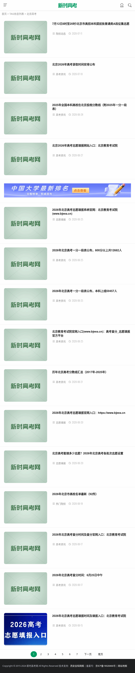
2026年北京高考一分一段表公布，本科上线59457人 (84, 291)
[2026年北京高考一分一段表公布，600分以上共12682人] (25, 264)
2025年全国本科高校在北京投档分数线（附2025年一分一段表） (89, 107)
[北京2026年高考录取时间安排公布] (25, 79)
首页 (4, 13)
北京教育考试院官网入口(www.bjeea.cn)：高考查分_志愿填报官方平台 (91, 333)
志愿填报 (61, 219)
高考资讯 (61, 74)
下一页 (88, 654)
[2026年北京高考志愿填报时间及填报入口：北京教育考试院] (25, 630)
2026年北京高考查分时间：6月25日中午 (77, 575)
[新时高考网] (67, 8)
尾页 (100, 654)
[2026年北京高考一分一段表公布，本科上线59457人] (25, 305)
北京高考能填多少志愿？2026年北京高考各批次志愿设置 (87, 453)
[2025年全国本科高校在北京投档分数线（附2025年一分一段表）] (25, 119)
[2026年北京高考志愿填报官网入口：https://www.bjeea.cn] (25, 427)
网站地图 (122, 665)
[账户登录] (122, 5)
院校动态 (61, 33)
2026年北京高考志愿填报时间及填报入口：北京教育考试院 (89, 616)
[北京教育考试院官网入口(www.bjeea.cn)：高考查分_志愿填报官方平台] (25, 346)
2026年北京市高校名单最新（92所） (75, 494)
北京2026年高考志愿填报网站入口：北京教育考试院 (85, 145)
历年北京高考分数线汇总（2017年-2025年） (80, 372)
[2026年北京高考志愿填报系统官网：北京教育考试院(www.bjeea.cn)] (25, 224)
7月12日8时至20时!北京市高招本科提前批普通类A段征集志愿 (90, 24)
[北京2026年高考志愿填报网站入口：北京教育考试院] (25, 160)
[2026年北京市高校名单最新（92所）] (25, 508)
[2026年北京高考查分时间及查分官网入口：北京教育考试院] (25, 549)
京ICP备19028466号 (105, 665)
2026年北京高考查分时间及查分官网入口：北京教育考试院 (89, 534)
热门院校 (61, 503)
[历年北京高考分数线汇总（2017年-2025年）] (25, 386)
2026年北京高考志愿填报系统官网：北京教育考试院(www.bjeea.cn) (85, 212)
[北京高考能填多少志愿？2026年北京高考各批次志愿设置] (25, 467)
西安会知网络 (77, 665)
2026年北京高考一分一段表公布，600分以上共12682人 (87, 250)
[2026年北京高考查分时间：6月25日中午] (25, 589)
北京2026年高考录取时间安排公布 (73, 64)
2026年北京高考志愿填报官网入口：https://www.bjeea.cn (88, 413)
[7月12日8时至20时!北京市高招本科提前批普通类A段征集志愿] (25, 38)
